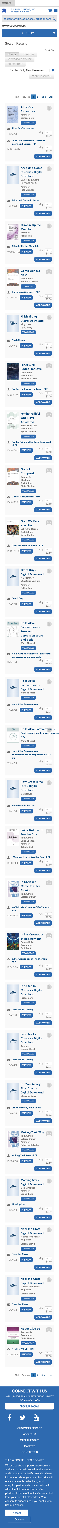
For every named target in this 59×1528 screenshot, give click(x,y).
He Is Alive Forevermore (25, 704)
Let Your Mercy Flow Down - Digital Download (32, 1088)
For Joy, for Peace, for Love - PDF (30, 388)
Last (50, 96)
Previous (26, 96)
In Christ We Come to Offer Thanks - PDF (31, 909)
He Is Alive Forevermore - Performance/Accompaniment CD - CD (31, 754)
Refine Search (42, 76)
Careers (29, 1446)
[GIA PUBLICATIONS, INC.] (4, 10)
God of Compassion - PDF (26, 496)
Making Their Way (32, 1132)
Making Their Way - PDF (24, 1155)
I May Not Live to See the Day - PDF (31, 857)
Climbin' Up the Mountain (25, 246)
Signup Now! (29, 1406)
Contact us (29, 1452)
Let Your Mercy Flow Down (26, 1107)
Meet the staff (29, 1440)
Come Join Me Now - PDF (26, 292)
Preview (26, 206)
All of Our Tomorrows (23, 128)
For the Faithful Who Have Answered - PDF (31, 443)
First (17, 96)
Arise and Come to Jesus (25, 200)
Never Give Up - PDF (23, 1348)
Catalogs (6, 3)
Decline (19, 1519)
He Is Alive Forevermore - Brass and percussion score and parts (32, 631)
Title (13, 54)
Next (43, 96)
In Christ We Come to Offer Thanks (30, 886)
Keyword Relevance (19, 59)
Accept (17, 1513)
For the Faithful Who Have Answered (30, 418)
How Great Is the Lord (23, 805)
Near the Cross (20, 1254)
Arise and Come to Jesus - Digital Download (31, 172)
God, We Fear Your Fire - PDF (27, 545)
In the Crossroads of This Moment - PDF (30, 960)
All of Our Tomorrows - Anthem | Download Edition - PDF (29, 142)
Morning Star (18, 1204)
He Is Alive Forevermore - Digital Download (32, 685)
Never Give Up (30, 1328)
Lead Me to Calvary (22, 1009)
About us (29, 1434)
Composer (28, 54)
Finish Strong (18, 340)
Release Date (15, 64)
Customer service (29, 1428)
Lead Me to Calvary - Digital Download (31, 990)
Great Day (17, 598)
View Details (28, 123)
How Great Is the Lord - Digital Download (32, 786)
